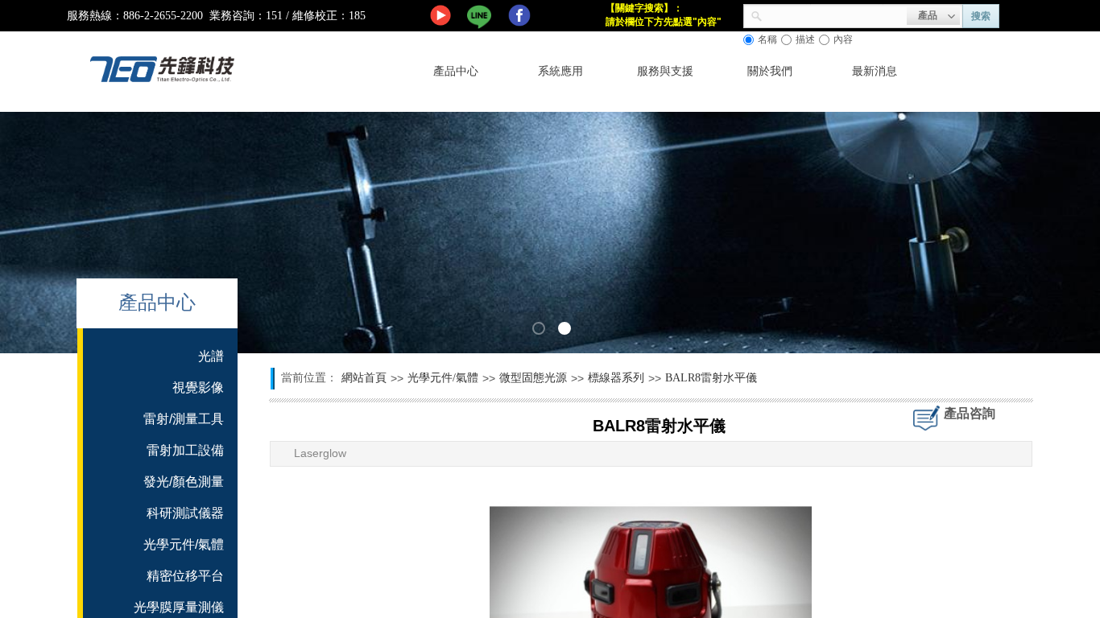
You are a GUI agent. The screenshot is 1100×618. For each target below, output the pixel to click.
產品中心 (455, 71)
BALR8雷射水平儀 (711, 378)
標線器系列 (616, 378)
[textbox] (834, 14)
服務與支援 (665, 71)
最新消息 (874, 71)
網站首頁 (364, 378)
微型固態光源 (533, 378)
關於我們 (769, 71)
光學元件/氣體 (442, 378)
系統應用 (560, 71)
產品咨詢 (969, 413)
